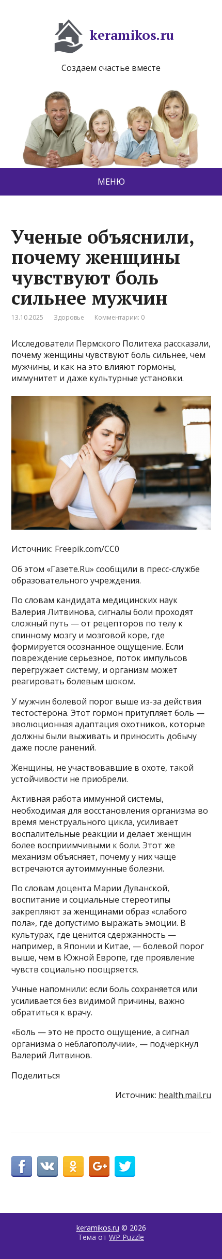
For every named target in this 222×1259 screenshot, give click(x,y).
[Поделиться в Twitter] (125, 1166)
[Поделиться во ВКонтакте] (47, 1166)
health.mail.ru (184, 1095)
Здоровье (69, 317)
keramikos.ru (131, 34)
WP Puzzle (126, 1237)
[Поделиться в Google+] (99, 1166)
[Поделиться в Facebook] (21, 1166)
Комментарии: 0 (119, 317)
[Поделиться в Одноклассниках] (73, 1166)
